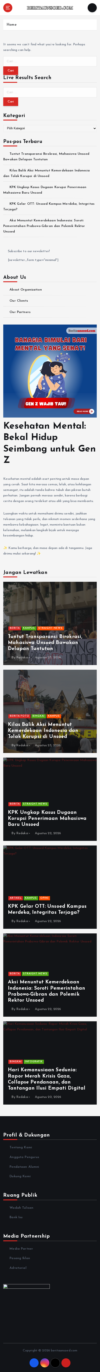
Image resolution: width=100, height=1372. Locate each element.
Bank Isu (16, 1217)
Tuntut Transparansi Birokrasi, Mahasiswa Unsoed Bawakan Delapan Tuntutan (45, 642)
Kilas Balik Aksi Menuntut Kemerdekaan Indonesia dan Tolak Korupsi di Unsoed (43, 730)
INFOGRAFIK (34, 1061)
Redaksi (22, 657)
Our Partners (20, 312)
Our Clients (19, 301)
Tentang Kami (21, 1147)
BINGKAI (38, 716)
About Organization (26, 289)
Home (12, 25)
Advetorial (18, 1268)
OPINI (44, 898)
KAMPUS (29, 628)
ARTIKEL (16, 898)
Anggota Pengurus (24, 1157)
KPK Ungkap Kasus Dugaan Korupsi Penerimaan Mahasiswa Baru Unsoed (47, 818)
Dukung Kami (20, 1176)
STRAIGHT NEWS (50, 628)
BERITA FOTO (19, 716)
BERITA (15, 628)
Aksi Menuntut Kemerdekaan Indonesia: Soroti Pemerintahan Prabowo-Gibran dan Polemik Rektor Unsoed (44, 226)
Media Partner (21, 1249)
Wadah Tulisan (21, 1208)
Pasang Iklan (20, 1258)
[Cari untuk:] (50, 61)
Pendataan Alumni (24, 1167)
